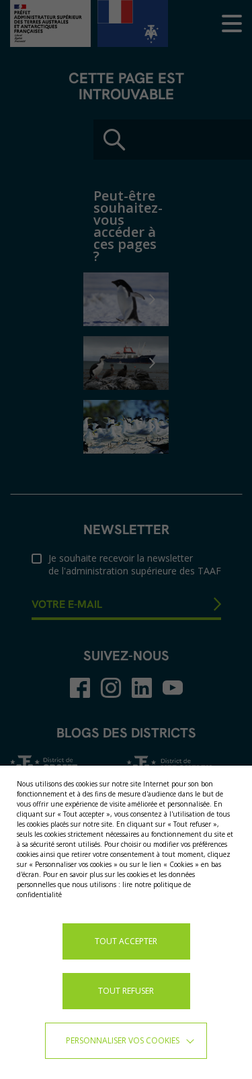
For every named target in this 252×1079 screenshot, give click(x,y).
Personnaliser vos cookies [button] (122, 1040)
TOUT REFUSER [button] (126, 990)
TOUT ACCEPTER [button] (126, 941)
